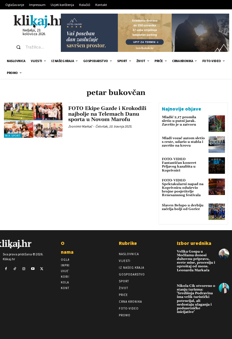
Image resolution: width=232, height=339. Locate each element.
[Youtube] (33, 269)
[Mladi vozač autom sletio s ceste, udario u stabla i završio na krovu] (217, 144)
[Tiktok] (15, 269)
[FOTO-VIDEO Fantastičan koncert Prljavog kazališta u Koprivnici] (217, 165)
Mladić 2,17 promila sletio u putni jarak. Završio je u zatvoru (179, 121)
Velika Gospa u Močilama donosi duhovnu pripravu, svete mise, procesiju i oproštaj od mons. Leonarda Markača (196, 260)
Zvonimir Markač (80, 126)
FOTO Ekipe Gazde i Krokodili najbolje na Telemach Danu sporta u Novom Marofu (107, 114)
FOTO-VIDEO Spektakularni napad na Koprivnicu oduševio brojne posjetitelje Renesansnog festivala (182, 188)
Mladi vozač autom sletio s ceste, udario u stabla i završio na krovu (183, 142)
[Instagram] (24, 269)
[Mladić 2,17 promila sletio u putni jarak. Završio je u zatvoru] (217, 123)
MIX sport (12, 135)
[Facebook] (6, 269)
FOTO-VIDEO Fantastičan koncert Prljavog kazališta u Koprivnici (179, 165)
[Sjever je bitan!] (39, 21)
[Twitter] (41, 269)
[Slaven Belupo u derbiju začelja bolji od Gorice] (217, 212)
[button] (33, 47)
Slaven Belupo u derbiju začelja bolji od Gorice (182, 207)
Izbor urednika (194, 243)
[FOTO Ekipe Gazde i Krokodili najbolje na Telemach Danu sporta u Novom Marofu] (33, 120)
